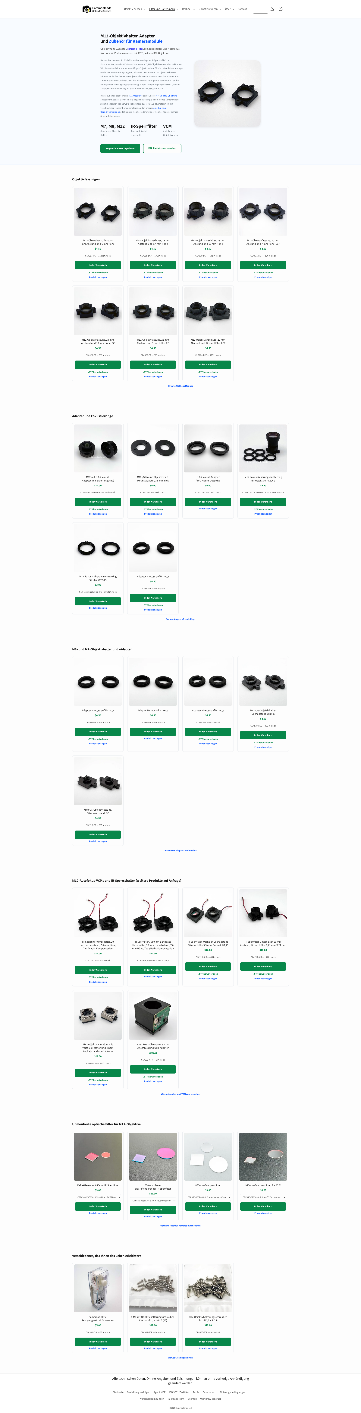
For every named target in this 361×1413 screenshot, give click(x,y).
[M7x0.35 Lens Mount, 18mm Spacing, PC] (98, 781)
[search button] (264, 9)
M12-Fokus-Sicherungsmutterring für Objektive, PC (98, 578)
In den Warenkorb (98, 265)
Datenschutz (209, 1392)
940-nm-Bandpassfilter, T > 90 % (263, 1185)
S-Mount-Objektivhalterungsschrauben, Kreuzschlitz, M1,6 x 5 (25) (153, 1318)
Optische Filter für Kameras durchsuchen (180, 1225)
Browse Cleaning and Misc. (180, 1357)
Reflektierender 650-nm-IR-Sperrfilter (98, 1185)
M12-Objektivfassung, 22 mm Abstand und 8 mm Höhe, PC (153, 341)
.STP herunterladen (98, 272)
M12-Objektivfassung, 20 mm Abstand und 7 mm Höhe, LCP (263, 242)
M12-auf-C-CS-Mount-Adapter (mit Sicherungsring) (98, 478)
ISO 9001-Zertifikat (179, 1392)
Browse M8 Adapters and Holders (181, 850)
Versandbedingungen (152, 1399)
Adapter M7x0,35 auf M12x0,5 (208, 710)
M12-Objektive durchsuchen (162, 148)
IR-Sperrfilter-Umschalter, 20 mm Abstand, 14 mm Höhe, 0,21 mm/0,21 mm (263, 943)
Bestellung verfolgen (138, 1392)
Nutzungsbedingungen (233, 1392)
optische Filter (135, 49)
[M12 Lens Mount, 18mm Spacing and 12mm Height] (208, 212)
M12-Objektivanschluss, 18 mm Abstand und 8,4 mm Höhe (153, 242)
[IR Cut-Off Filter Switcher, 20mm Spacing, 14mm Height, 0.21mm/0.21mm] (263, 913)
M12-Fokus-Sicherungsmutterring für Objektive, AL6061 (263, 478)
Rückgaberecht (176, 1399)
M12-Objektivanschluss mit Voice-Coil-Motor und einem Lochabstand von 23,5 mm (97, 1048)
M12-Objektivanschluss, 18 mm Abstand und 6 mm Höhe (98, 242)
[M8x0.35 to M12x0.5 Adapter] (153, 548)
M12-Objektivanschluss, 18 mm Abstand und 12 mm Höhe (208, 242)
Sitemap (192, 1399)
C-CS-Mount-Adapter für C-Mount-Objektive (208, 478)
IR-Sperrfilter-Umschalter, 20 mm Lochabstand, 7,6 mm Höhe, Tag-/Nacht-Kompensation (98, 945)
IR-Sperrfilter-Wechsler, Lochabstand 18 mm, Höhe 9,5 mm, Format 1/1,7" (208, 943)
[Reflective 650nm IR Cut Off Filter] (98, 1157)
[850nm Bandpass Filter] (208, 1157)
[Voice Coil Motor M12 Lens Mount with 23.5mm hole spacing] (98, 1016)
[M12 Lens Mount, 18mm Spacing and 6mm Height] (98, 212)
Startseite (118, 1392)
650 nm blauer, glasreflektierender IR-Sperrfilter (153, 1187)
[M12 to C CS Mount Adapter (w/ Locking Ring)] (98, 448)
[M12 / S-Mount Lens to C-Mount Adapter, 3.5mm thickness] (153, 448)
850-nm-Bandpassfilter (208, 1185)
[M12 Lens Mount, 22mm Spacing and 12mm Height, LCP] (208, 311)
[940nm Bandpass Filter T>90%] (263, 1157)
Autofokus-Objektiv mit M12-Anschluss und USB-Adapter (153, 1046)
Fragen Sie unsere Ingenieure (120, 148)
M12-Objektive (136, 95)
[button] (134, 9)
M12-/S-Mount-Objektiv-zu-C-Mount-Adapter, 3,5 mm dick (153, 478)
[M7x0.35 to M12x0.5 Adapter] (208, 682)
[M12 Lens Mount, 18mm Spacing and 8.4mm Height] (153, 212)
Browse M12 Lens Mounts (180, 386)
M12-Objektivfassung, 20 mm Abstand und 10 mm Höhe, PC (98, 341)
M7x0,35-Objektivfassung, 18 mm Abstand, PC (98, 811)
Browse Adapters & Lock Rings (180, 619)
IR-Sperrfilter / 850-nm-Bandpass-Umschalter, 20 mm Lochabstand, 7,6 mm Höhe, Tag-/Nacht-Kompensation (153, 945)
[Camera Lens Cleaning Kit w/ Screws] (98, 1288)
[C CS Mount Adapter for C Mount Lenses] (208, 448)
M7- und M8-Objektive (166, 95)
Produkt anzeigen (98, 277)
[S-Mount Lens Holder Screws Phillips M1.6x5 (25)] (153, 1288)
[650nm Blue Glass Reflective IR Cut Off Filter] (153, 1157)
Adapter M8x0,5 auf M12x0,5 (153, 710)
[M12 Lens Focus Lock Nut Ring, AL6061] (263, 448)
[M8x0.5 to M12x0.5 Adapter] (153, 682)
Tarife (196, 1392)
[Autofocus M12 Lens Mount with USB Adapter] (153, 1016)
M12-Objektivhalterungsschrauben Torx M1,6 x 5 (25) (208, 1318)
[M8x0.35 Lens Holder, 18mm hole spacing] (263, 682)
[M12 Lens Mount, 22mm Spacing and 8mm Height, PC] (153, 311)
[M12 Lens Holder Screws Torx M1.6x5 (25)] (208, 1288)
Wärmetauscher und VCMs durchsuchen (180, 1094)
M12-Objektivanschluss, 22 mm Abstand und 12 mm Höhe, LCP (208, 341)
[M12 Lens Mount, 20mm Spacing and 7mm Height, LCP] (263, 212)
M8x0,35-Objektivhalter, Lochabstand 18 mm (263, 712)
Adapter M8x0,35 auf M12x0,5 (153, 577)
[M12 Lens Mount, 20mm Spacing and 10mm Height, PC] (98, 311)
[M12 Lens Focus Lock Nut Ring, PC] (98, 548)
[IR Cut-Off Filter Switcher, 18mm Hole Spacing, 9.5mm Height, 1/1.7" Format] (208, 913)
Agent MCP (160, 1392)
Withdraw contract (210, 1399)
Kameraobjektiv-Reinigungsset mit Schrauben (98, 1318)
